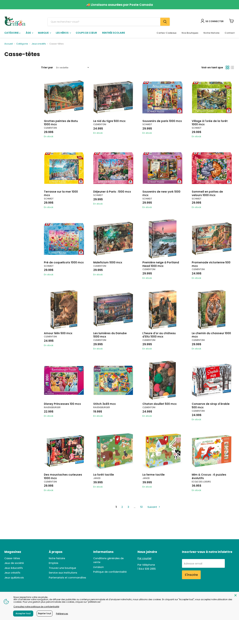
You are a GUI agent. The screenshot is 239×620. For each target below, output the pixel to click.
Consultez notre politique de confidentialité (36, 606)
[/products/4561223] (113, 451)
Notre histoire (57, 558)
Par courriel (144, 558)
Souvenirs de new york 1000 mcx (161, 193)
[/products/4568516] (162, 380)
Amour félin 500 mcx (58, 333)
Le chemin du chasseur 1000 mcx (211, 335)
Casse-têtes (12, 558)
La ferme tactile (153, 474)
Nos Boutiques (190, 33)
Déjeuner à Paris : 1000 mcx (112, 191)
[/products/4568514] (64, 97)
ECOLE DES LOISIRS (201, 481)
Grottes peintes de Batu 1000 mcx (61, 122)
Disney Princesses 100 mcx (62, 404)
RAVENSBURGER (52, 407)
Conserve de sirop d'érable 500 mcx (211, 405)
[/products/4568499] (113, 97)
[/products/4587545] (212, 451)
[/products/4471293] (64, 380)
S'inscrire (191, 575)
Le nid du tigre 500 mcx (109, 121)
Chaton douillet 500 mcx (159, 404)
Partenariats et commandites (67, 577)
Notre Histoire (211, 33)
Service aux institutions (63, 572)
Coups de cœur (86, 33)
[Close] (235, 595)
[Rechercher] (165, 22)
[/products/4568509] (162, 310)
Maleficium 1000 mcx (107, 262)
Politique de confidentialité (110, 572)
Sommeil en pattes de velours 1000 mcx (207, 193)
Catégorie (11, 33)
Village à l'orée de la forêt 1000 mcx (210, 122)
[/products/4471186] (162, 168)
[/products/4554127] (212, 380)
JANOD (97, 478)
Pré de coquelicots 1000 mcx (64, 262)
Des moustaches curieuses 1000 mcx (63, 476)
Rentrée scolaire (113, 33)
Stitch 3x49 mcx (104, 404)
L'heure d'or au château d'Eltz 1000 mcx (159, 335)
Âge (28, 33)
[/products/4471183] (212, 168)
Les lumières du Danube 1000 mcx (110, 335)
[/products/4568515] (212, 310)
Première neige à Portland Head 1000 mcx (160, 264)
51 (141, 507)
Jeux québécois (14, 577)
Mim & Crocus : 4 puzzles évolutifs (209, 476)
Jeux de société (14, 563)
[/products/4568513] (113, 239)
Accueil (8, 44)
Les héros (62, 33)
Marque (43, 33)
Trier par (47, 67)
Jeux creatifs (38, 44)
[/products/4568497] (212, 239)
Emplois (53, 563)
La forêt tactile (103, 474)
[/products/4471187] (64, 168)
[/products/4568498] (64, 310)
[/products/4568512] (113, 310)
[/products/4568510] (162, 239)
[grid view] (227, 67)
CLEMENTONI (50, 127)
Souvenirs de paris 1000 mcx (162, 121)
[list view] (232, 67)
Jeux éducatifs (13, 568)
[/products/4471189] (64, 239)
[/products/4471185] (162, 97)
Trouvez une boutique (62, 568)
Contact (230, 33)
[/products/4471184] (113, 168)
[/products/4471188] (212, 97)
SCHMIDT (147, 124)
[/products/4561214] (162, 451)
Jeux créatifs (12, 572)
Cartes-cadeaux (166, 33)
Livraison (98, 567)
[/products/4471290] (113, 380)
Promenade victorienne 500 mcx (211, 264)
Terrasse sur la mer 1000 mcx (61, 193)
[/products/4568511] (64, 451)
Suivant (152, 507)
